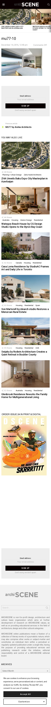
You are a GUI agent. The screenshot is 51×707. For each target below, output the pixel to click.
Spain (37, 305)
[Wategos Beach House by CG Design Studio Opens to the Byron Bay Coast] (25, 200)
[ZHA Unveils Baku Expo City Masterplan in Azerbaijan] (15, 17)
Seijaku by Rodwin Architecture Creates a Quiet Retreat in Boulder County (24, 353)
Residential (38, 220)
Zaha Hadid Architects (32, 175)
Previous (1, 20)
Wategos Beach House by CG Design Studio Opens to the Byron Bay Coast (21, 225)
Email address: (25, 96)
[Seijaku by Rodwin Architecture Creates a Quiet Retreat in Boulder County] (25, 331)
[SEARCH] (48, 4)
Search (47, 608)
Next (49, 20)
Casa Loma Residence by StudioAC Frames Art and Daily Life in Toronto (25, 268)
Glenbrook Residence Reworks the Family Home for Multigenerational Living (24, 396)
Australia (5, 220)
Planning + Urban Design (12, 175)
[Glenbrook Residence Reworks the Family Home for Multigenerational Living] (25, 374)
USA (37, 348)
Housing (15, 220)
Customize (24, 702)
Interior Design (26, 220)
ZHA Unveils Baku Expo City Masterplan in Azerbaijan (12, 27)
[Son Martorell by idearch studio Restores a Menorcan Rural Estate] (25, 288)
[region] (25, 690)
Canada (19, 263)
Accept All (25, 694)
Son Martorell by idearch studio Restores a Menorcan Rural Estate (25, 310)
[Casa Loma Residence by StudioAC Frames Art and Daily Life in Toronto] (25, 246)
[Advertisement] (25, 513)
